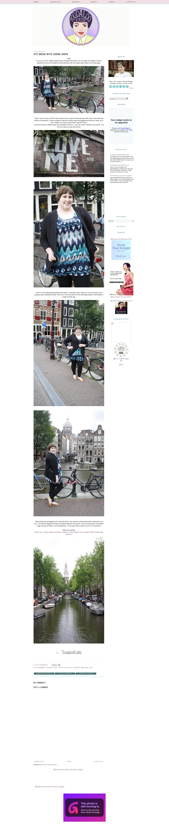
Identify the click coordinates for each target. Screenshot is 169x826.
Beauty (94, 2)
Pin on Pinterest (65, 673)
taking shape (84, 667)
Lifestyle (130, 2)
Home (36, 2)
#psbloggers (41, 667)
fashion (61, 667)
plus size (70, 667)
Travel (112, 2)
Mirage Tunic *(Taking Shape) (43, 532)
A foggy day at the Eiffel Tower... (120, 154)
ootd (65, 667)
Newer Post (39, 761)
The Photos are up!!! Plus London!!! (121, 175)
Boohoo (56, 667)
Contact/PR (55, 2)
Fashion (75, 2)
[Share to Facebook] (59, 665)
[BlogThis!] (55, 665)
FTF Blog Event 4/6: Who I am (119, 165)
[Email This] (52, 665)
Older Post (99, 761)
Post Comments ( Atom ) (49, 764)
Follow (131, 88)
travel (90, 667)
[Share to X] (57, 665)
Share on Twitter (86, 673)
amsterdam (49, 667)
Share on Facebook (44, 673)
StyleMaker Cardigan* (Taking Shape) (66, 532)
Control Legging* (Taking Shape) (89, 532)
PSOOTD (77, 667)
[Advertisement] (69, 745)
